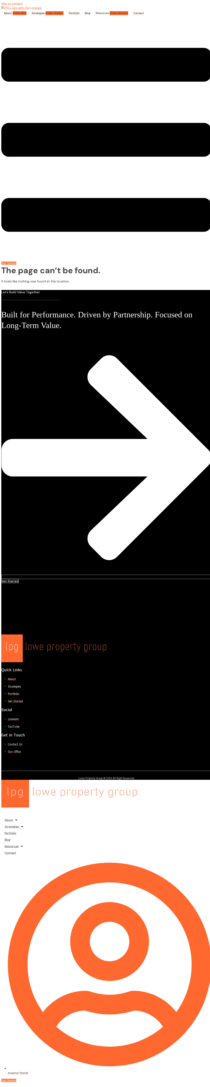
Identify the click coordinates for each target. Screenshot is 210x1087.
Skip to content (12, 4)
